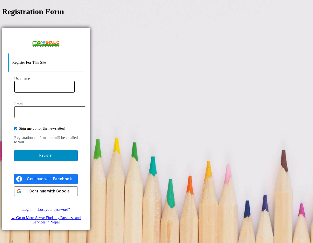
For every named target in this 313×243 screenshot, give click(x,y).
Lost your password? (54, 209)
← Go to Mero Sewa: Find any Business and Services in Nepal (46, 220)
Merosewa (46, 43)
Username (22, 78)
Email (18, 104)
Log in (27, 209)
